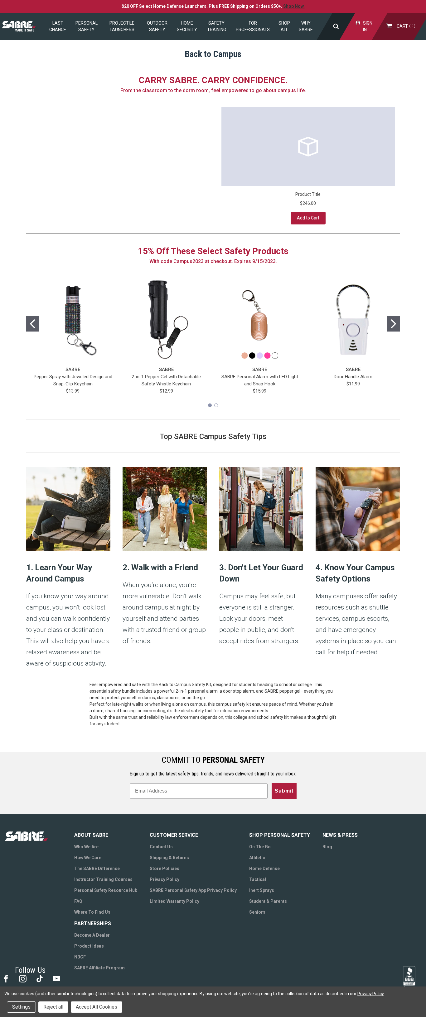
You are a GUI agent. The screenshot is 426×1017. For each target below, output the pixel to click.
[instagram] (22, 978)
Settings (21, 1007)
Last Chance (57, 26)
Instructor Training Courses (103, 879)
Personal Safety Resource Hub (105, 890)
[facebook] (5, 978)
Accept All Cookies (96, 1007)
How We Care (87, 857)
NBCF (80, 956)
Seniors (257, 912)
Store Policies (164, 868)
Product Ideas (89, 946)
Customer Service (174, 835)
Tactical (257, 879)
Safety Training (216, 26)
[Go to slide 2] (393, 324)
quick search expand (336, 26)
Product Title (308, 194)
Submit (284, 790)
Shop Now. (294, 6)
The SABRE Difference (97, 868)
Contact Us (161, 846)
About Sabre (91, 835)
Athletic (257, 857)
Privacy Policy (164, 879)
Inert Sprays (261, 890)
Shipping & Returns (169, 857)
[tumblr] (39, 978)
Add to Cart (308, 217)
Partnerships (92, 923)
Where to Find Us (92, 912)
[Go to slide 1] (32, 324)
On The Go (260, 846)
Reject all (53, 1007)
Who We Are (86, 846)
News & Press (340, 835)
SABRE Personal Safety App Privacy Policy (193, 890)
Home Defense (264, 868)
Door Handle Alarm (353, 376)
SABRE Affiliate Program (99, 967)
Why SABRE (306, 26)
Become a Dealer (92, 935)
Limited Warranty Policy (174, 901)
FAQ (78, 901)
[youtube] (56, 978)
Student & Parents (268, 901)
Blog (327, 846)
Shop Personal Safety (279, 835)
